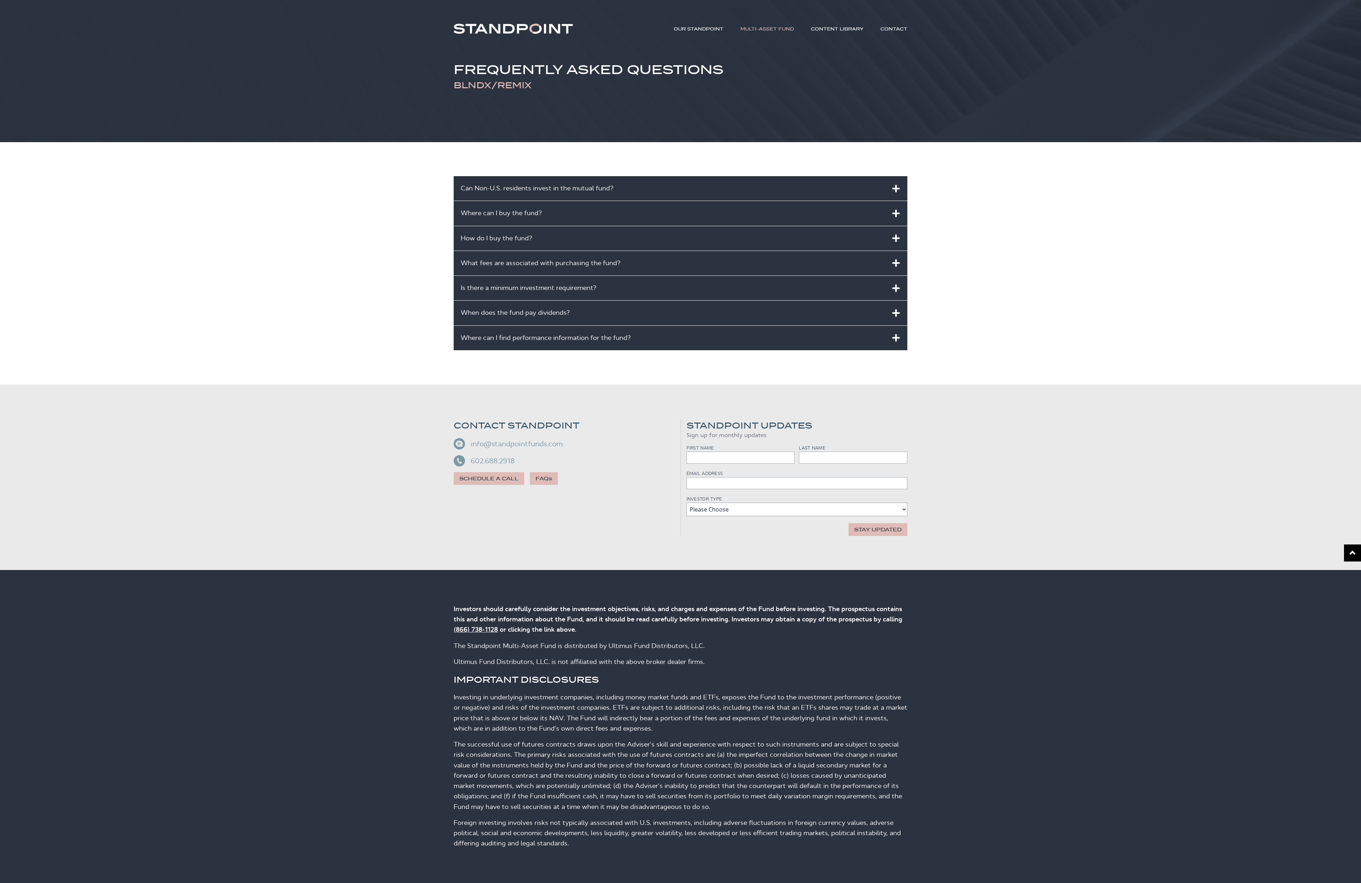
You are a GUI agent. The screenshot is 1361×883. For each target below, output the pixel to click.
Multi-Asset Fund (767, 29)
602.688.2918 (493, 460)
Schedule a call (489, 478)
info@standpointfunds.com (517, 443)
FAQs (544, 478)
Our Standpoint (698, 29)
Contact (893, 29)
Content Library (837, 29)
